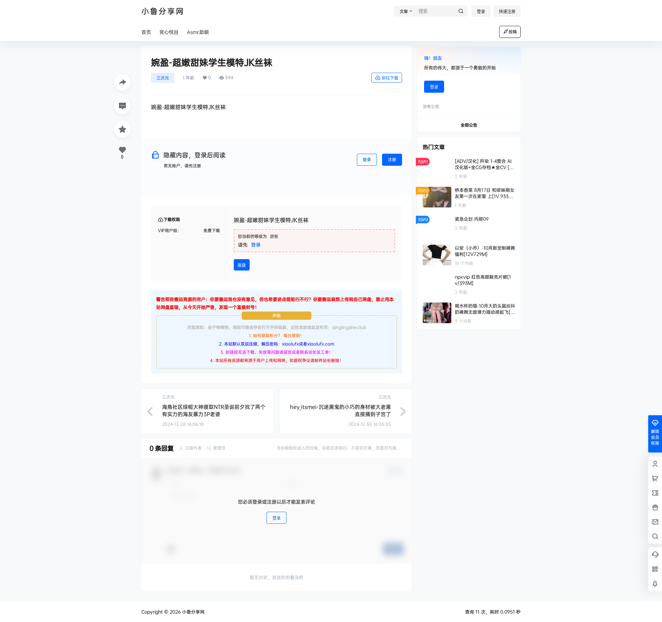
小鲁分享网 (192, 612)
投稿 (513, 31)
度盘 (242, 265)
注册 (392, 159)
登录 (481, 11)
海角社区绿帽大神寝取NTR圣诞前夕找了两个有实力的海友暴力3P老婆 (213, 410)
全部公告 (469, 125)
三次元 (163, 78)
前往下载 (390, 78)
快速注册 (507, 11)
